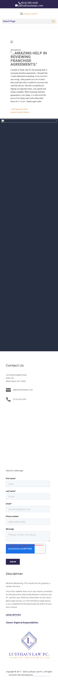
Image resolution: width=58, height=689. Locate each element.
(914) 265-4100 (29, 3)
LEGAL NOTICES (13, 615)
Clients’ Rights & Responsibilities (22, 623)
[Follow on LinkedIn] (8, 409)
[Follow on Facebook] (14, 409)
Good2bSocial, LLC (41, 675)
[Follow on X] (20, 409)
